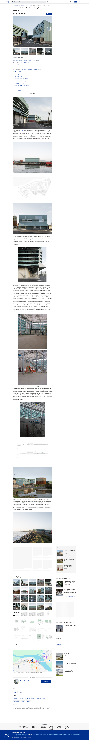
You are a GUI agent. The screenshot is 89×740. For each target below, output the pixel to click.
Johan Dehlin (23, 69)
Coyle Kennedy (26, 78)
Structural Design (18, 78)
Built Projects (22, 698)
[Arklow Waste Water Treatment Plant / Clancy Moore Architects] (16, 582)
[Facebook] (14, 14)
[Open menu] (82, 2)
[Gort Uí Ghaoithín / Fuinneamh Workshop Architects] (59, 672)
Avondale (23, 74)
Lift (15, 88)
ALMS (21, 71)
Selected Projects (30, 698)
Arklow (22, 130)
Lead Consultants (18, 85)
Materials (73, 642)
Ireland (38, 60)
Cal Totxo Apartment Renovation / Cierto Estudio (68, 567)
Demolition (17, 83)
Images (65, 1)
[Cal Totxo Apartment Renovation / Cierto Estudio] (60, 568)
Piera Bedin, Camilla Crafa (38, 69)
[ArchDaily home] (8, 2)
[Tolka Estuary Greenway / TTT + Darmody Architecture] (59, 664)
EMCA (20, 76)
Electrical (17, 76)
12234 (18, 64)
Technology (67, 642)
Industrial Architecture (19, 60)
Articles (53, 1)
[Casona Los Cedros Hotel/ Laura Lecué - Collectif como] (60, 553)
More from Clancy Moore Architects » (69, 632)
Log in (71, 1)
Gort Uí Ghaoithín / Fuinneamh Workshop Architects (68, 671)
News (62, 1)
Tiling (16, 90)
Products (58, 1)
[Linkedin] (19, 14)
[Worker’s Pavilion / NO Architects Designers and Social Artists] (60, 560)
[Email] (22, 14)
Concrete (20, 692)
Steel (15, 692)
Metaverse (59, 644)
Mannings (24, 81)
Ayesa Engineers (26, 85)
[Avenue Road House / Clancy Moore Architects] (59, 628)
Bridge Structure (18, 81)
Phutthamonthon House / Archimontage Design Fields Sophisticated (69, 583)
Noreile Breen (29, 69)
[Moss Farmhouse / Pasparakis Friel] (59, 656)
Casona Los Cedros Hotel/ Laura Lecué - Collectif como (69, 552)
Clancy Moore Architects (24, 62)
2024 (18, 67)
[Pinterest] (25, 14)
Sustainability (28, 60)
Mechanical (17, 71)
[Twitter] (16, 14)
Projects (49, 1)
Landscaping (17, 74)
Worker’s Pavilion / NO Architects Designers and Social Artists (69, 559)
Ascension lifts (20, 88)
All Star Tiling (20, 90)
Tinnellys (22, 83)
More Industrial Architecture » (70, 596)
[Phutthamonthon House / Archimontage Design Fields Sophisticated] (59, 584)
